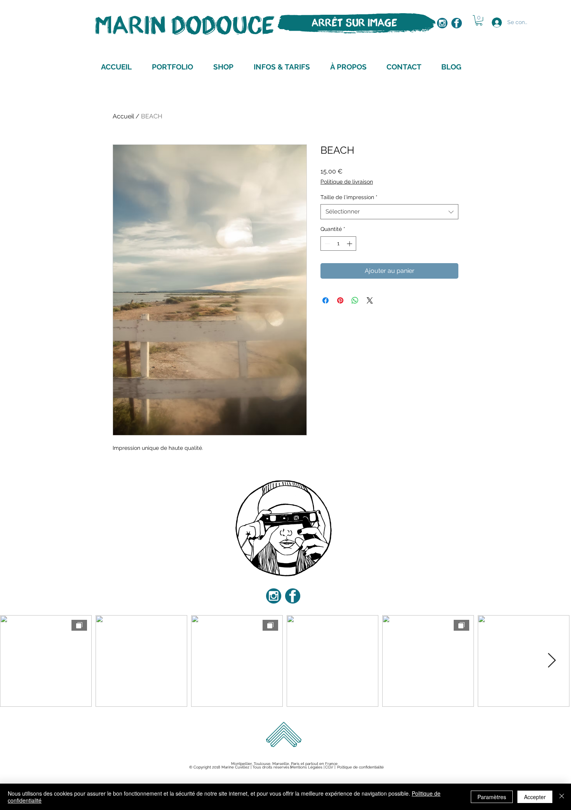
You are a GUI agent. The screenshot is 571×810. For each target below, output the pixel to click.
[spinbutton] (338, 243)
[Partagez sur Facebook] (325, 300)
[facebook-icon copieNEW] (456, 23)
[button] (479, 20)
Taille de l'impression (349, 197)
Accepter (535, 797)
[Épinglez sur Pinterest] (340, 300)
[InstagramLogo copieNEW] (442, 23)
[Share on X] (369, 300)
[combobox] (389, 211)
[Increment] (350, 243)
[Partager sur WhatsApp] (355, 300)
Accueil (123, 116)
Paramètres (491, 797)
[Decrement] (326, 243)
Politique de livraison (346, 182)
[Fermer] (561, 797)
